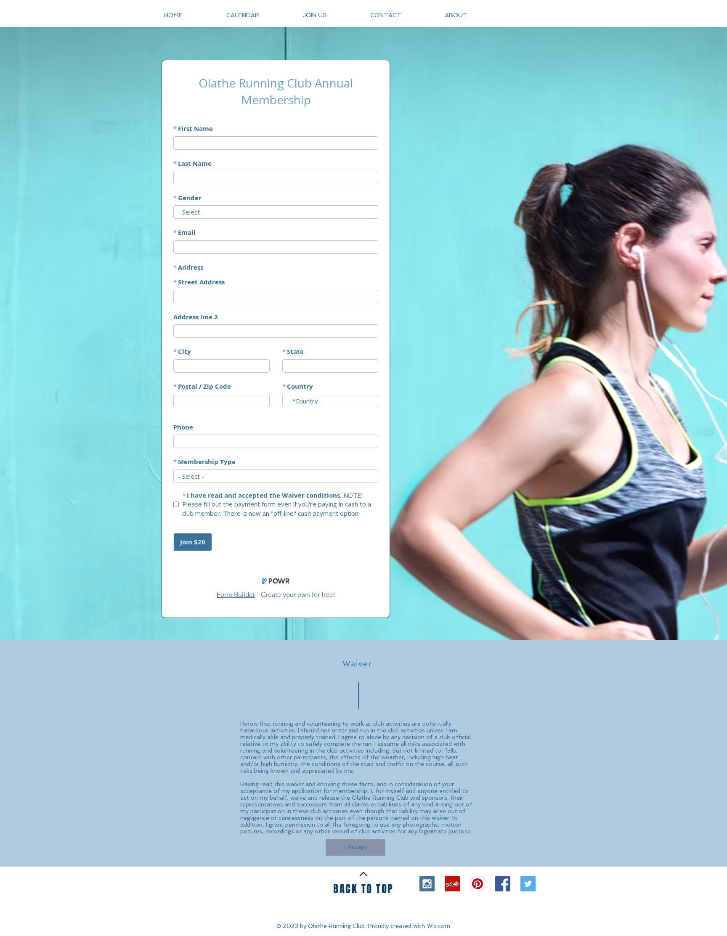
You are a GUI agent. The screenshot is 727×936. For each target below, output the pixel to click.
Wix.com (438, 926)
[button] (471, 15)
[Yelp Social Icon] (452, 883)
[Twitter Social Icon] (528, 883)
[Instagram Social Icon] (427, 883)
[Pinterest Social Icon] (477, 883)
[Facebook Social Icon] (502, 883)
